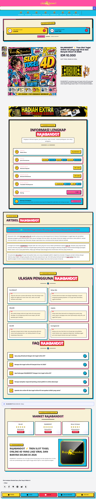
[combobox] (46, 8)
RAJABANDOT (24, 245)
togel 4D (67, 245)
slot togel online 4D (25, 236)
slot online (19, 255)
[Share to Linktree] (13, 486)
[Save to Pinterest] (17, 486)
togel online (69, 257)
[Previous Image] (9, 71)
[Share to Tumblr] (26, 486)
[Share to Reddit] (21, 486)
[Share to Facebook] (9, 486)
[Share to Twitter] (5, 486)
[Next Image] (56, 71)
